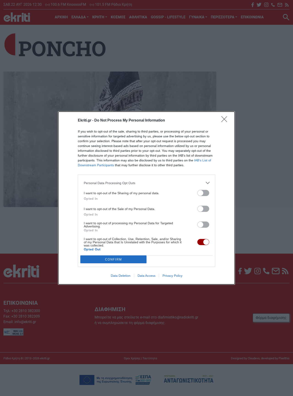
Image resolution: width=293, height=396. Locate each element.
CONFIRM (113, 259)
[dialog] (146, 198)
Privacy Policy (172, 275)
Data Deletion (120, 275)
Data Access (146, 275)
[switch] (203, 193)
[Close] (225, 120)
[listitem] (146, 182)
